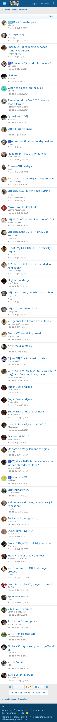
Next (37, 687)
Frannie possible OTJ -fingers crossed (30, 584)
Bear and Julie (14, 389)
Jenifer (10, 348)
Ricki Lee (11, 480)
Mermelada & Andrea (17, 197)
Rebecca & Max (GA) (16, 377)
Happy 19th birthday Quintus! (26, 555)
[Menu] (4, 3)
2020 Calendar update (21, 609)
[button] (3, 705)
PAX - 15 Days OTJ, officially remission (30, 543)
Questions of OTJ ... (19, 116)
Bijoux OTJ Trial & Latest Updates (27, 358)
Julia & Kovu (13, 283)
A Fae (10, 131)
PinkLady (11, 37)
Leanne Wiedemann (16, 210)
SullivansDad (13, 492)
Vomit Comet (16, 662)
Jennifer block (13, 533)
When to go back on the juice (25, 87)
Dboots (11, 90)
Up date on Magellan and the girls (28, 449)
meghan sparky (14, 53)
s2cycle (11, 25)
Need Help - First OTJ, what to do (27, 153)
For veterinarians (9, 712)
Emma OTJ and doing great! (24, 333)
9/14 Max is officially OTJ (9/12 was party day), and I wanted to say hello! (32, 372)
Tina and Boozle (14, 624)
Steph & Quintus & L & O (18, 558)
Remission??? (19, 477)
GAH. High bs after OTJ (21, 633)
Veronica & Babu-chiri (17, 612)
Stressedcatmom (15, 636)
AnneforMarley (14, 222)
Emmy (10, 144)
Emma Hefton (14, 156)
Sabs (10, 169)
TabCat (11, 587)
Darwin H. (12, 652)
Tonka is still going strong (23, 518)
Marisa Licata (13, 677)
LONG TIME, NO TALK (20, 530)
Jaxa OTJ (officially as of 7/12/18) (27, 424)
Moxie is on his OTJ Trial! (22, 207)
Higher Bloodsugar (19, 280)
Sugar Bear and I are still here (26, 411)
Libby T (11, 665)
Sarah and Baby (14, 468)
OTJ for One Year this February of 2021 (31, 219)
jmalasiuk (12, 521)
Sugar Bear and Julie (20, 386)
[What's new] (53, 3)
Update (12, 75)
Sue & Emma (13, 336)
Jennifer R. (12, 509)
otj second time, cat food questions (32, 141)
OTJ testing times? (18, 490)
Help (22, 712)
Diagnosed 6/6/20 (18, 436)
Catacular (12, 238)
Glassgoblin (13, 427)
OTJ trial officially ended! (22, 308)
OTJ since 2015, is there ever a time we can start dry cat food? (31, 463)
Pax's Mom (12, 546)
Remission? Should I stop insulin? (31, 63)
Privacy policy (37, 710)
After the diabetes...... (21, 346)
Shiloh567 (12, 254)
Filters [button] (50, 16)
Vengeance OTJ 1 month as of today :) (30, 321)
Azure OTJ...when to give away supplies (31, 178)
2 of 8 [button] (28, 687)
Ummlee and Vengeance (18, 324)
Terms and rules (21, 710)
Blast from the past (24, 22)
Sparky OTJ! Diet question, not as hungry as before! (27, 48)
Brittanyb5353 (14, 361)
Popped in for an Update (22, 621)
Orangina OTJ (16, 34)
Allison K (11, 78)
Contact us (7, 710)
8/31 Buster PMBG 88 (21, 674)
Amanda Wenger (15, 181)
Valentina (12, 66)
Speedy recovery (18, 596)
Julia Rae (11, 451)
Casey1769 (12, 311)
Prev (19, 687)
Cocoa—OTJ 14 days (20, 166)
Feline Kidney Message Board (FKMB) (27, 718)
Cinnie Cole (12, 574)
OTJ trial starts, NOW (20, 128)
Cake (10, 599)
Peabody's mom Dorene (18, 107)
